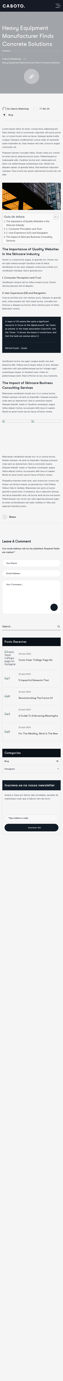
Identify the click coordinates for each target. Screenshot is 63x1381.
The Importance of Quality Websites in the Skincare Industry (27, 223)
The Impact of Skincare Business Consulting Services (29, 239)
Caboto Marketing (11, 59)
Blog (10, 115)
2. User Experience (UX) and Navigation (27, 232)
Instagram (31, 769)
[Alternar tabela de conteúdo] (54, 216)
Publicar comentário (54, 607)
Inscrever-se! (34, 827)
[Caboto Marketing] (13, 5)
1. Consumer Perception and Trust (24, 229)
